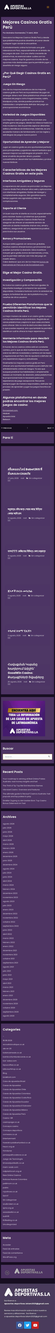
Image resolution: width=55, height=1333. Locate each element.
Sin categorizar (35, 478)
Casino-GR (8, 1118)
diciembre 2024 (10, 864)
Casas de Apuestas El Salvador (17, 1106)
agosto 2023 (8, 901)
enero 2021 (8, 995)
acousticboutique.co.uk (13, 1044)
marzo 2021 (8, 987)
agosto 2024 (8, 869)
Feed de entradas (11, 1249)
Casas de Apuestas (12, 1085)
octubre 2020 (9, 1007)
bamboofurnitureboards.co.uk (17, 1057)
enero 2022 (8, 946)
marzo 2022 (8, 938)
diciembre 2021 (10, 950)
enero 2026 (8, 852)
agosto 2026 (8, 824)
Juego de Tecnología (13, 1159)
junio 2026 (7, 832)
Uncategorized (9, 1224)
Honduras (7, 1151)
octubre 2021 (9, 958)
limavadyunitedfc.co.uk (13, 1163)
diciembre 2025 (10, 856)
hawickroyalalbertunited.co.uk (16, 1142)
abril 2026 (7, 840)
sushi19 (6, 1216)
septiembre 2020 (11, 1012)
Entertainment (9, 1138)
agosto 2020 (8, 1016)
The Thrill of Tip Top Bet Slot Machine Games (23, 785)
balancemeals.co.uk (12, 1052)
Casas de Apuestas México (15, 1110)
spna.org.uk (8, 1208)
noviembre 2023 (10, 897)
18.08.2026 (7, 1040)
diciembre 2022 (10, 913)
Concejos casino (10, 1126)
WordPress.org (9, 1257)
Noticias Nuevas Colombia (15, 1179)
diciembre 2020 (10, 999)
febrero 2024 (9, 889)
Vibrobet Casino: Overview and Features (21, 789)
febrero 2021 (8, 991)
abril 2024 (7, 881)
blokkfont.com (9, 1077)
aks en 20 (7, 1048)
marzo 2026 (8, 844)
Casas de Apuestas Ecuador (16, 1102)
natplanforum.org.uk (12, 1171)
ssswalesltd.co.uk (11, 1212)
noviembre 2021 (10, 954)
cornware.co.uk (10, 1134)
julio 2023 (7, 905)
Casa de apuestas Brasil (14, 1081)
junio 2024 (7, 877)
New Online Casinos (12, 1175)
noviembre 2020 (10, 1003)
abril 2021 (7, 983)
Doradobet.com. (10, 410)
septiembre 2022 (11, 926)
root (22, 478)
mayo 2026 (8, 836)
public (5, 1187)
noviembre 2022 (10, 918)
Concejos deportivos (12, 1130)
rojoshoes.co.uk (10, 1191)
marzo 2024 (8, 885)
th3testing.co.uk (10, 1220)
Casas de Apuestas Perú (14, 1114)
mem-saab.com (10, 1167)
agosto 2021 (8, 967)
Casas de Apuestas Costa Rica (17, 1097)
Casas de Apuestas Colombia (16, 1093)
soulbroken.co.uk (10, 1204)
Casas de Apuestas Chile (14, 1089)
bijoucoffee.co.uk (11, 1065)
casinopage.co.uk (11, 1122)
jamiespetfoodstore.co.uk (15, 1155)
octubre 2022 (9, 922)
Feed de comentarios (13, 1253)
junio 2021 (7, 975)
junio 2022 (7, 930)
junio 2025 (7, 860)
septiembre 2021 (10, 962)
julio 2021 (7, 971)
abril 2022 (7, 934)
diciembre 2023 (10, 893)
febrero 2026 (9, 848)
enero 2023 (8, 909)
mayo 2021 (8, 979)
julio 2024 (7, 873)
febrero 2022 (9, 942)
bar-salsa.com (10, 1061)
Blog (5, 1073)
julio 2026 (7, 828)
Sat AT (5, 1196)
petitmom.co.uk (10, 1183)
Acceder (7, 1245)
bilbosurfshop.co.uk (12, 1069)
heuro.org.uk (8, 1146)
